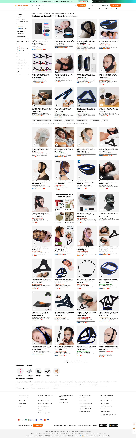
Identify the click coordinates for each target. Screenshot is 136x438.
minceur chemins (112, 381)
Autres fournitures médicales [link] (67, 13)
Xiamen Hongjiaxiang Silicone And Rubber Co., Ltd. (64, 115)
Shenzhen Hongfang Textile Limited (62, 319)
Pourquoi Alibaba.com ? (23, 398)
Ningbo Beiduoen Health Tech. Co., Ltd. (63, 80)
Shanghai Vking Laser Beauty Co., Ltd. (40, 286)
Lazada (68, 431)
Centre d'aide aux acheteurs (86, 398)
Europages (88, 431)
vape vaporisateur (58, 120)
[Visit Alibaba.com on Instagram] (110, 415)
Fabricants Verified (63, 399)
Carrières (20, 406)
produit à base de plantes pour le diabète (52, 123)
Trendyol (83, 431)
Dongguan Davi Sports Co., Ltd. (39, 254)
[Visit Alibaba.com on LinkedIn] (104, 415)
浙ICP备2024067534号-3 (104, 435)
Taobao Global (74, 431)
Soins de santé (40, 13)
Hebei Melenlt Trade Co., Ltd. (105, 82)
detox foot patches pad (80, 381)
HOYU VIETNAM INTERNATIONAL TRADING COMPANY (109, 186)
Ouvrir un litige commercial (86, 403)
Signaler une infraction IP (85, 408)
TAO (79, 431)
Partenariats (103, 408)
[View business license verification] (80, 436)
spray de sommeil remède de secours (97, 381)
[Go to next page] (87, 361)
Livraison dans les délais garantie (45, 403)
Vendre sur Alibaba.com (105, 398)
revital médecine (68, 123)
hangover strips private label (23, 388)
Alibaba (33, 13)
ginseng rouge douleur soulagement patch (42, 120)
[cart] (97, 5)
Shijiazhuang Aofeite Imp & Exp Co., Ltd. (108, 154)
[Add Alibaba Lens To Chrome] (37, 425)
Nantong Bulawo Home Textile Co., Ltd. (40, 318)
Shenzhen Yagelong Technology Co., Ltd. (86, 81)
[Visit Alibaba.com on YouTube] (112, 415)
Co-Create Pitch (21, 400)
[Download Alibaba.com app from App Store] (103, 425)
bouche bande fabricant (23, 381)
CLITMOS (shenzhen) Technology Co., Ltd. (41, 220)
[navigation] (23, 187)
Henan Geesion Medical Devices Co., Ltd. (86, 48)
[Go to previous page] (64, 361)
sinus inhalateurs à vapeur (37, 381)
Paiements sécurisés (43, 398)
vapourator (105, 120)
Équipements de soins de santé (52, 13)
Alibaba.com (94, 425)
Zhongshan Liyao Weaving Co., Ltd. (84, 186)
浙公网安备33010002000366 (91, 435)
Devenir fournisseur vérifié (106, 406)
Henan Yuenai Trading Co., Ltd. (61, 286)
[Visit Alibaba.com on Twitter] (107, 415)
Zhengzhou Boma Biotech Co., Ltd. (39, 81)
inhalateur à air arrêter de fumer (82, 123)
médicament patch (70, 120)
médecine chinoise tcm (82, 120)
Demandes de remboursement (86, 406)
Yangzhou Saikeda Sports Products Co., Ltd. (41, 114)
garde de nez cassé (95, 120)
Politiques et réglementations (44, 412)
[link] (134, 424)
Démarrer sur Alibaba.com (106, 400)
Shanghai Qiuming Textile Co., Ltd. (39, 155)
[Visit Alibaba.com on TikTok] (115, 415)
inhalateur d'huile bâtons (51, 381)
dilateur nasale (54, 388)
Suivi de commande (104, 403)
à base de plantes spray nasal (66, 381)
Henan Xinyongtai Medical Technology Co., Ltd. (87, 254)
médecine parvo (37, 123)
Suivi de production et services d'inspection (45, 409)
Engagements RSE (22, 403)
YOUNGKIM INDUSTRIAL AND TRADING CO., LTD (87, 154)
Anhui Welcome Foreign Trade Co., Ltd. (85, 286)
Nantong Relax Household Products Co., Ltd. (109, 114)
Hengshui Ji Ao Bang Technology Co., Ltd (64, 188)
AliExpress (48, 431)
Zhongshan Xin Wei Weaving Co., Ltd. (63, 253)
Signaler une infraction (85, 411)
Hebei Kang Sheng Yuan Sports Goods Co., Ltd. (42, 186)
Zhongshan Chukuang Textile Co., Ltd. (63, 155)
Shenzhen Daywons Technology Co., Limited (109, 219)
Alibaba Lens (24, 425)
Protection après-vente (43, 406)
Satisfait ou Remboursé (43, 400)
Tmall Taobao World (61, 431)
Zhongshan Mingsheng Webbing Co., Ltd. (86, 115)
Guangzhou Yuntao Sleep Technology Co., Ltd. (87, 220)
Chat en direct (83, 400)
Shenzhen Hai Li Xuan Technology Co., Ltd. (64, 46)
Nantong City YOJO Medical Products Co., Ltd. (42, 47)
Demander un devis (63, 402)
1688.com (53, 431)
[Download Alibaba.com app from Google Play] (113, 425)
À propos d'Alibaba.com (23, 395)
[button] (75, 5)
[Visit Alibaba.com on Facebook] (101, 415)
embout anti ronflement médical (40, 388)
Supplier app (63, 425)
